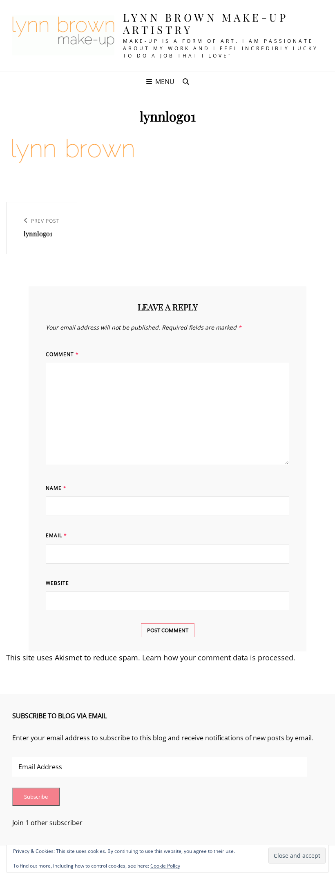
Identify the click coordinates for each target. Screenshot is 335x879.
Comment (62, 354)
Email (56, 535)
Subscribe (36, 796)
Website (57, 583)
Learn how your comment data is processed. (218, 657)
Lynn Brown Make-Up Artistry (205, 23)
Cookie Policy (165, 865)
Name (56, 488)
